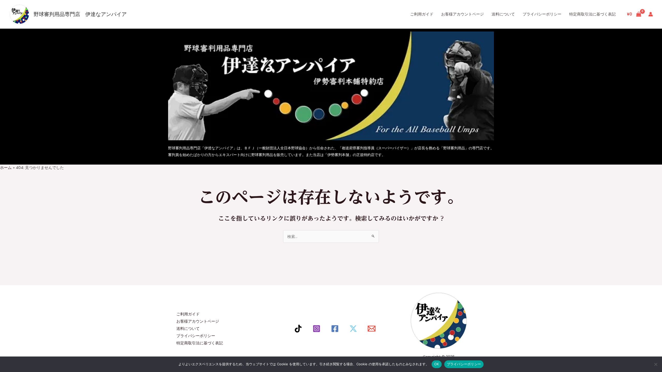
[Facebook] (334, 328)
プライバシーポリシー (542, 14)
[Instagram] (316, 328)
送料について (503, 14)
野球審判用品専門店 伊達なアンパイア (80, 14)
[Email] (371, 328)
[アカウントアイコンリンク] (650, 14)
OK (436, 364)
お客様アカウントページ (462, 14)
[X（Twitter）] (353, 328)
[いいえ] (655, 364)
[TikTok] (298, 328)
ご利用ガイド (421, 14)
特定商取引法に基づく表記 (592, 14)
